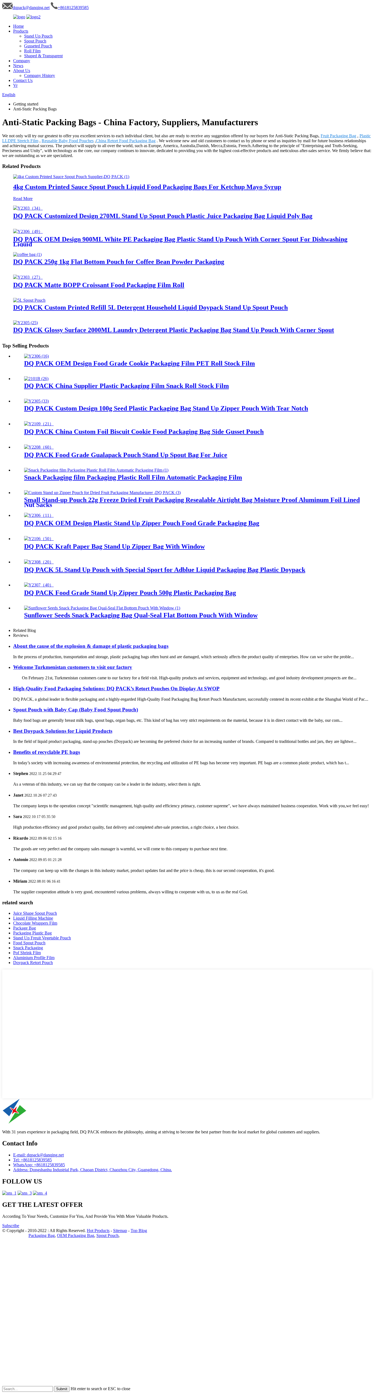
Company (21, 60)
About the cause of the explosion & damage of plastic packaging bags (90, 646)
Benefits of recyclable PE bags (46, 752)
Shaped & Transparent (43, 55)
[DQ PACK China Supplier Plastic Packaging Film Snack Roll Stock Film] (36, 378)
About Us (21, 70)
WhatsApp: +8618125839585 (39, 1164)
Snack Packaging (28, 947)
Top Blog (139, 1230)
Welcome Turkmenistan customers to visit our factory (72, 667)
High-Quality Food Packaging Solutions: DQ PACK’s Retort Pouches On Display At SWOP (116, 688)
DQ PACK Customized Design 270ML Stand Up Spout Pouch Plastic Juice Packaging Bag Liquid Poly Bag (162, 215)
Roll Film (32, 51)
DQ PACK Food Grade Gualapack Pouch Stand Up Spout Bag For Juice (125, 454)
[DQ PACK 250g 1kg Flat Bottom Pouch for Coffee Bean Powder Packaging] (27, 254)
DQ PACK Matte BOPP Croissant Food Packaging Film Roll (98, 285)
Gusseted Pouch (38, 46)
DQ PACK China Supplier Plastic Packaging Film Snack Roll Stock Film (126, 385)
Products (20, 31)
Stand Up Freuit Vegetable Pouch (42, 938)
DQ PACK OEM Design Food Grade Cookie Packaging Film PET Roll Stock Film (139, 363)
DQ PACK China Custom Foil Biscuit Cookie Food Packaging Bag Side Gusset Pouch (144, 431)
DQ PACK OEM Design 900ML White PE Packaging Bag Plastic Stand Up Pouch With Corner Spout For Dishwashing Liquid (180, 242)
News (18, 65)
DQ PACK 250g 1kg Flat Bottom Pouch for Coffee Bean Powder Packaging (118, 261)
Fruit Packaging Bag (338, 135)
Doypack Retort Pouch (33, 962)
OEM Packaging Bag (75, 1235)
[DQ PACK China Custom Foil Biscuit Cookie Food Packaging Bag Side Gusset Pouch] (39, 423)
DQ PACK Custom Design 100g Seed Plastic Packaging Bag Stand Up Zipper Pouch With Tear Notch (166, 408)
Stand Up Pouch (38, 36)
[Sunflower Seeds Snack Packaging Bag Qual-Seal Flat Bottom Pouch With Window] (102, 608)
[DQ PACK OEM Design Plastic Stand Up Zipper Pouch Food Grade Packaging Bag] (39, 515)
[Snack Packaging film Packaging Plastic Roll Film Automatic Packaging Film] (96, 470)
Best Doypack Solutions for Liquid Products (62, 731)
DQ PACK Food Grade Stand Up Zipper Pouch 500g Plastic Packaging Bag (130, 592)
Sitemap (120, 1230)
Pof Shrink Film (27, 952)
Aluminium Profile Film (33, 957)
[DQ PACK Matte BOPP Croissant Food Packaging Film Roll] (28, 277)
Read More (23, 198)
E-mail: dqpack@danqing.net (38, 1155)
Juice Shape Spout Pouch (35, 913)
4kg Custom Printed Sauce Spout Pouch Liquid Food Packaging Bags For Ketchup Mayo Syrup (147, 186)
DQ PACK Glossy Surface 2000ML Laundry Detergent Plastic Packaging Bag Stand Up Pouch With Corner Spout (173, 329)
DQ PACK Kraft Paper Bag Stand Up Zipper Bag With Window (114, 546)
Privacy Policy (14, 1235)
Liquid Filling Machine (33, 918)
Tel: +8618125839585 (32, 1160)
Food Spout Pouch (29, 942)
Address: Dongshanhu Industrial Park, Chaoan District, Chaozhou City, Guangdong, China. (92, 1169)
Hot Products (98, 1230)
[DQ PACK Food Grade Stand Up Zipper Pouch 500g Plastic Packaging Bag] (39, 585)
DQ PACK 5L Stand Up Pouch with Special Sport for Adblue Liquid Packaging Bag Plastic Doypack (164, 569)
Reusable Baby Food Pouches (68, 140)
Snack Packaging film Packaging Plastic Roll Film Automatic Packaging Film (133, 477)
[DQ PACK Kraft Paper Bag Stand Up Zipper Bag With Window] (39, 538)
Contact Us (23, 80)
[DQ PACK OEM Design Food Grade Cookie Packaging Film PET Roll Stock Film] (36, 356)
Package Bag (24, 928)
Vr (15, 85)
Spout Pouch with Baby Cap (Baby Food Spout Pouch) (75, 709)
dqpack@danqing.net (31, 7)
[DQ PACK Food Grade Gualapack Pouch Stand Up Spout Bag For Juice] (39, 447)
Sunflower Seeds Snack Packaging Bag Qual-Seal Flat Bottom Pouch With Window (141, 615)
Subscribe (10, 1225)
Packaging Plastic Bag (32, 933)
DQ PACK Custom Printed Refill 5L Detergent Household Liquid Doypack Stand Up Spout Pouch (150, 307)
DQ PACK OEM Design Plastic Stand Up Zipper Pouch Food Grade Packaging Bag (141, 523)
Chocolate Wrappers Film (35, 923)
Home (18, 26)
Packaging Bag (41, 1235)
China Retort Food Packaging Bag (126, 140)
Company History (39, 75)
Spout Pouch (35, 41)
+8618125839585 (73, 7)
